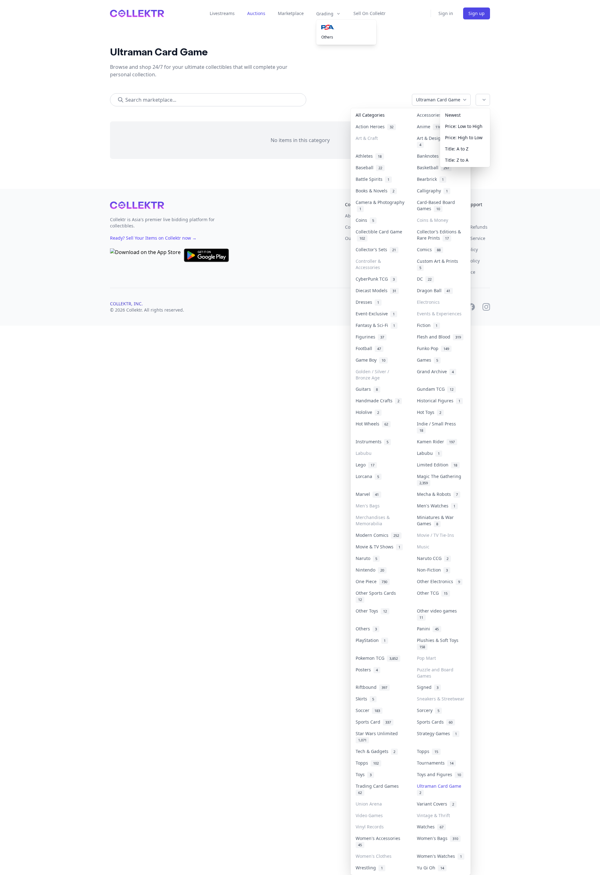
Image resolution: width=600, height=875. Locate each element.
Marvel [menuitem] (367, 494)
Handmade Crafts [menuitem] (377, 401)
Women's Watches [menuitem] (439, 856)
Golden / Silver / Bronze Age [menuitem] (372, 375)
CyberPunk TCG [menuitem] (375, 279)
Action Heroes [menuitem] (374, 127)
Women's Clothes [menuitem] (374, 856)
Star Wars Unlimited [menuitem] (378, 736)
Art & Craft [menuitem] (367, 138)
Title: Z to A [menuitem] (456, 160)
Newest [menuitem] (453, 115)
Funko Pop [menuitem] (433, 348)
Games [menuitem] (427, 360)
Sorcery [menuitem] (428, 710)
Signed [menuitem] (427, 687)
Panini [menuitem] (428, 629)
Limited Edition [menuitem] (437, 465)
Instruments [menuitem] (372, 442)
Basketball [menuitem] (433, 167)
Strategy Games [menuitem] (437, 733)
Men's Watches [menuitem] (436, 506)
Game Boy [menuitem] (370, 360)
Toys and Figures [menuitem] (439, 774)
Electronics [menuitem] (428, 302)
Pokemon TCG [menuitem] (377, 658)
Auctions (256, 13)
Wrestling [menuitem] (369, 868)
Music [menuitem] (423, 547)
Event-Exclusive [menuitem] (375, 314)
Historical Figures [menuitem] (438, 401)
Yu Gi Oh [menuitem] (430, 868)
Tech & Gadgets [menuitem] (375, 751)
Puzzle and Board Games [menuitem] (435, 673)
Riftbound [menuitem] (371, 687)
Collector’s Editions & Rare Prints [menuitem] (439, 235)
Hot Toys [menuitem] (429, 412)
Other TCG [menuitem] (432, 593)
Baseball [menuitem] (369, 167)
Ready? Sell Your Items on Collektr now (153, 238)
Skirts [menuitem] (365, 699)
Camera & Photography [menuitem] (380, 205)
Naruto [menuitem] (366, 558)
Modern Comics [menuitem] (377, 535)
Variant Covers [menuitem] (435, 804)
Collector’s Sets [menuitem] (376, 249)
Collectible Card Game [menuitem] (379, 235)
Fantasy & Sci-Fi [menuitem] (375, 325)
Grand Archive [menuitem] (435, 371)
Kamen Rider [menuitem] (436, 442)
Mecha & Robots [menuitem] (437, 494)
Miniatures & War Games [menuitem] (435, 520)
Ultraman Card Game (438, 100)
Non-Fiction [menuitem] (432, 570)
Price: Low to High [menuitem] (463, 126)
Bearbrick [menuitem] (430, 179)
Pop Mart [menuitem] (426, 658)
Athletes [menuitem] (369, 156)
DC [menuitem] (424, 279)
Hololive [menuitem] (367, 412)
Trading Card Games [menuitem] (378, 789)
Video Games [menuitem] (369, 815)
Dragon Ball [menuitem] (433, 290)
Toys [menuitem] (364, 774)
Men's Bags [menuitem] (368, 506)
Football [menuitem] (368, 348)
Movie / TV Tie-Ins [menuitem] (435, 535)
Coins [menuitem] (365, 220)
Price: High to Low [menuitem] (463, 137)
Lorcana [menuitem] (367, 476)
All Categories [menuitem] (370, 115)
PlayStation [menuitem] (371, 640)
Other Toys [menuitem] (371, 611)
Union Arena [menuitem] (369, 804)
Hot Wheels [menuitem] (372, 424)
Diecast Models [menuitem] (376, 290)
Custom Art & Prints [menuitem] (439, 264)
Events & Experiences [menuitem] (439, 314)
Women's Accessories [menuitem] (379, 841)
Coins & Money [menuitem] (432, 220)
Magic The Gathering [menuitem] (440, 479)
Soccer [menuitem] (368, 710)
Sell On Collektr (369, 13)
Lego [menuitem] (365, 465)
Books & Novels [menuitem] (375, 191)
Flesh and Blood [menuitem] (439, 337)
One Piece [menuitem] (371, 581)
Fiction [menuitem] (427, 325)
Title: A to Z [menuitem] (456, 149)
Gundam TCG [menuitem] (435, 389)
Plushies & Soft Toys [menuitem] (439, 643)
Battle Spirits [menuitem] (372, 179)
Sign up (476, 13)
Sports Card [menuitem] (373, 722)
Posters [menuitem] (367, 670)
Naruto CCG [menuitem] (432, 558)
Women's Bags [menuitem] (437, 838)
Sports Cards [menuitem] (434, 722)
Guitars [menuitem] (367, 389)
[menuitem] (346, 27)
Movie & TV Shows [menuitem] (378, 547)
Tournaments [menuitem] (435, 763)
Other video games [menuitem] (438, 614)
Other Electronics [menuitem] (438, 581)
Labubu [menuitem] (364, 453)
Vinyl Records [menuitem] (370, 827)
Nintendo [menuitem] (370, 570)
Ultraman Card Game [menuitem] (440, 789)
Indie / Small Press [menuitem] (437, 427)
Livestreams (222, 13)
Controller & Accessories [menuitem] (368, 264)
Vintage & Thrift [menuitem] (433, 815)
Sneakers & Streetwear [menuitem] (440, 699)
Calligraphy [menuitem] (432, 191)
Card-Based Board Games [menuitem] (436, 205)
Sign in (445, 13)
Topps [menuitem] (427, 751)
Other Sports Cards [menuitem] (377, 596)
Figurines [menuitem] (370, 337)
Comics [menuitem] (429, 249)
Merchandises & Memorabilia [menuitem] (373, 520)
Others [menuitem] (327, 37)
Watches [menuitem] (430, 827)
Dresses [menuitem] (367, 302)
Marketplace (291, 13)
